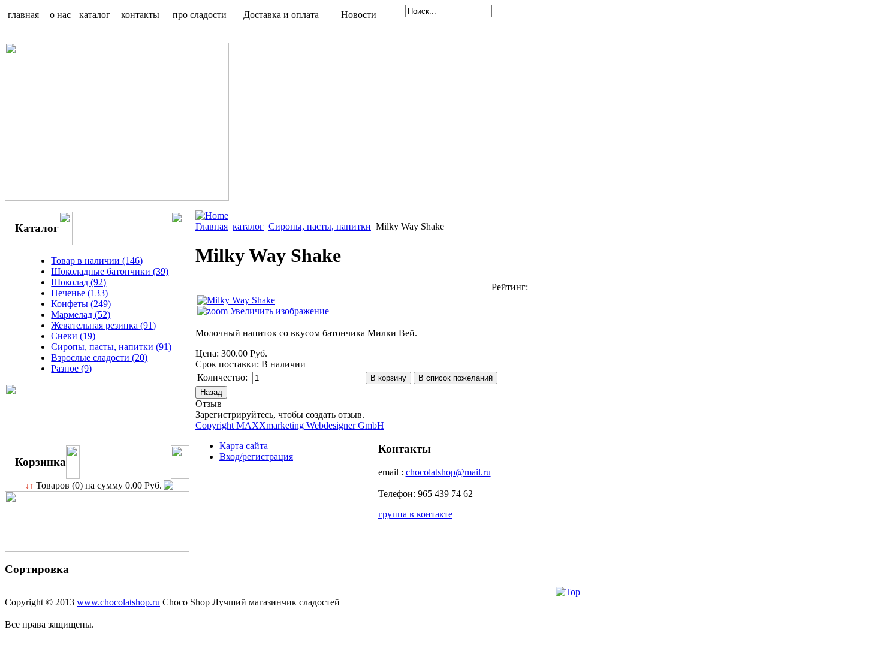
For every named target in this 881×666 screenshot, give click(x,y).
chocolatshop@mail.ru (448, 472)
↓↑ (29, 485)
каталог (248, 226)
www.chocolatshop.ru (118, 602)
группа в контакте (415, 514)
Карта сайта (243, 446)
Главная (211, 226)
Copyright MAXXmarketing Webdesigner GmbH (289, 425)
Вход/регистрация (256, 456)
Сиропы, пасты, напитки (319, 226)
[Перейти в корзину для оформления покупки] (167, 485)
